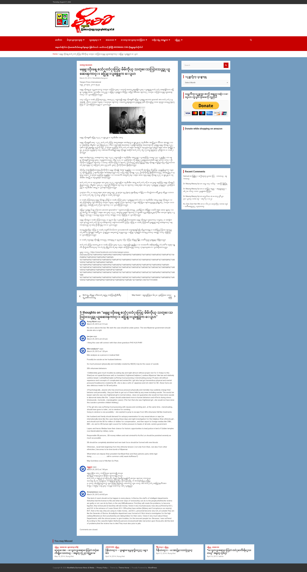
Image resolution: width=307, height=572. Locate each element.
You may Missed (63, 541)
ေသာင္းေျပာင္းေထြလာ (133, 40)
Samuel (186, 176)
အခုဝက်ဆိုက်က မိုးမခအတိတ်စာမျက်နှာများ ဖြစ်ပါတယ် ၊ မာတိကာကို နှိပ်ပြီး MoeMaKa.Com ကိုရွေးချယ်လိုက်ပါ (99, 47)
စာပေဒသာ (110, 40)
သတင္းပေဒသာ (86, 65)
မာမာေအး (63, 547)
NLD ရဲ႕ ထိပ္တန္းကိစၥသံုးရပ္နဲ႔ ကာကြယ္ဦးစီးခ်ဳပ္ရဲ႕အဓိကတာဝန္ (102, 296)
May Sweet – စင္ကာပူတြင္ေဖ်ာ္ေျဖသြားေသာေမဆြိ (152, 296)
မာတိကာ (58, 40)
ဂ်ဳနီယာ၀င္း (159, 547)
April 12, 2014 (161, 553)
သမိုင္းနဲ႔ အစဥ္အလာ (160, 40)
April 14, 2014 (110, 556)
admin (221, 556)
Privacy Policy (102, 568)
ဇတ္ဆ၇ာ (89, 467)
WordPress (152, 568)
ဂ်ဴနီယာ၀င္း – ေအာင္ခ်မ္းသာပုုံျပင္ (174, 550)
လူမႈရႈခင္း (94, 40)
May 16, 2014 (60, 556)
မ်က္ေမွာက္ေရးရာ (74, 40)
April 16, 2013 (212, 556)
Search (226, 65)
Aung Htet (70, 556)
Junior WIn (109, 547)
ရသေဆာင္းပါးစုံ (73, 547)
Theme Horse (123, 568)
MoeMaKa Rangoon (100, 78)
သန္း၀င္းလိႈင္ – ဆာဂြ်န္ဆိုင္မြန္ (215, 184)
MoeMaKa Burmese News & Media (80, 568)
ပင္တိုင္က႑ (177, 40)
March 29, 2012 (85, 78)
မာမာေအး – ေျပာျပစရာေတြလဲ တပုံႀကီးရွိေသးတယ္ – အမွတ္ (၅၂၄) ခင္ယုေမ (77, 552)
